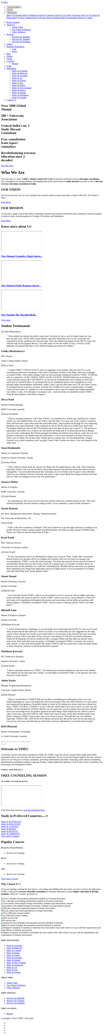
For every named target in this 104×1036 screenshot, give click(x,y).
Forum (9, 59)
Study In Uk (60, 15)
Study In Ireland (54, 18)
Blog (8, 54)
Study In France (39, 18)
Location (10, 61)
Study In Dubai (18, 85)
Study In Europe (73, 15)
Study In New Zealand (22, 18)
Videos (9, 56)
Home (13, 22)
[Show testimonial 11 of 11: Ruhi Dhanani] (29, 741)
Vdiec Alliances (18, 32)
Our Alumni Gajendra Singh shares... (22, 256)
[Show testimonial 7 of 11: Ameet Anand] (18, 741)
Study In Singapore (69, 18)
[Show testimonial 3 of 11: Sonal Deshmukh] (7, 741)
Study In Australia (14, 15)
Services (10, 34)
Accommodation (14, 7)
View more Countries (10, 836)
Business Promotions (15, 46)
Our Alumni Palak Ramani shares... (21, 285)
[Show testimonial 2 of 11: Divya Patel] (5, 741)
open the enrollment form (34, 810)
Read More (6, 202)
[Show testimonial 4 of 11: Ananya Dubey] (10, 741)
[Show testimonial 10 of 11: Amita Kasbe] (26, 741)
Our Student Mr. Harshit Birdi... (19, 314)
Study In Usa (86, 15)
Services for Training (21, 39)
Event (10, 10)
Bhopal (15, 63)
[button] (5, 166)
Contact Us (11, 100)
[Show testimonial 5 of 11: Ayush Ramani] (13, 741)
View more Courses (9, 879)
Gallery (9, 44)
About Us (10, 25)
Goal (14, 49)
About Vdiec (17, 27)
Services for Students (21, 37)
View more (6, 320)
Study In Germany (47, 15)
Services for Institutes (21, 42)
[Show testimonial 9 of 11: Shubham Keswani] (24, 741)
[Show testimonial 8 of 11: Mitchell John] (21, 741)
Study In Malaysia (30, 15)
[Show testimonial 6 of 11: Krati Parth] (16, 741)
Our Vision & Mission (21, 29)
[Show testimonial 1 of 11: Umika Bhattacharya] (2, 741)
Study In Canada (85, 18)
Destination (12, 13)
